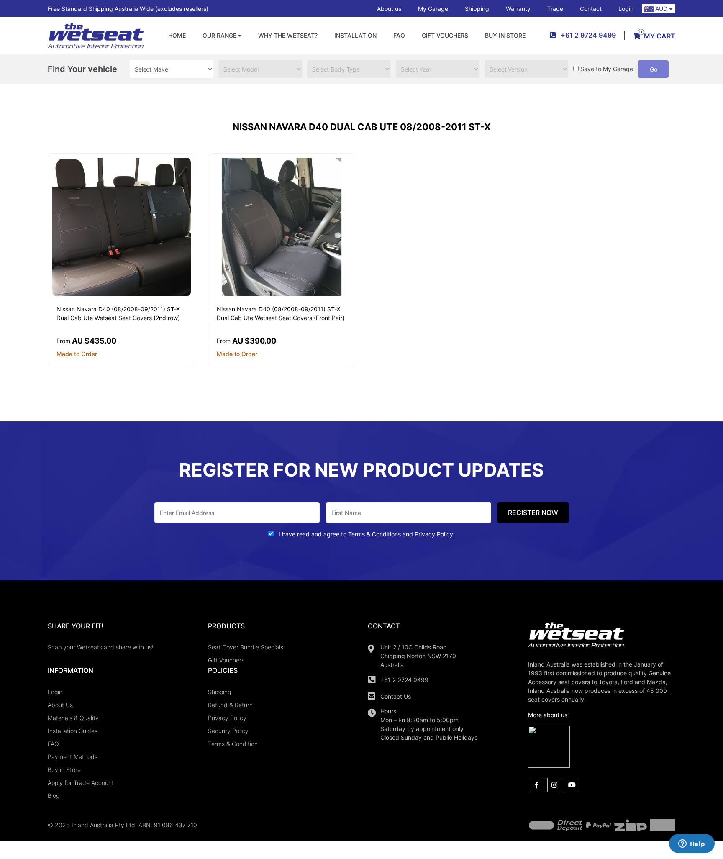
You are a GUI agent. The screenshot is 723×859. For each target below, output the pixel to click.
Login (625, 8)
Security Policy (228, 730)
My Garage (433, 8)
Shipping (477, 8)
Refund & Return (230, 704)
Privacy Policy (227, 717)
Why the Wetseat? (288, 35)
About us (389, 8)
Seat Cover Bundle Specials (245, 647)
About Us (60, 704)
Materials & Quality (73, 717)
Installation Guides (72, 730)
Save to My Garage (606, 68)
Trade (555, 8)
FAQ (399, 35)
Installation (355, 35)
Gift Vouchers (445, 35)
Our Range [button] (219, 35)
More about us (547, 714)
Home (177, 35)
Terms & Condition (233, 743)
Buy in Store (505, 35)
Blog (53, 795)
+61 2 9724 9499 (404, 679)
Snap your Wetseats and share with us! (101, 647)
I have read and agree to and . (366, 534)
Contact (591, 8)
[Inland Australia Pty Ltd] (96, 34)
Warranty (518, 8)
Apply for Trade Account (81, 782)
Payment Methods (72, 756)
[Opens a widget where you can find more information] (692, 844)
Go (653, 69)
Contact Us (395, 696)
